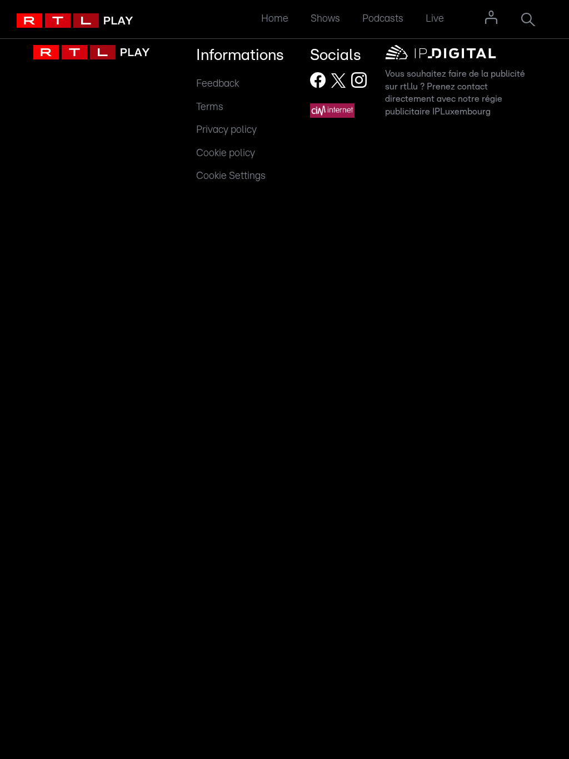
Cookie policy (225, 153)
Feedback (217, 83)
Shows (325, 18)
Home (274, 18)
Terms (209, 107)
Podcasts (382, 18)
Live (435, 18)
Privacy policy (226, 129)
